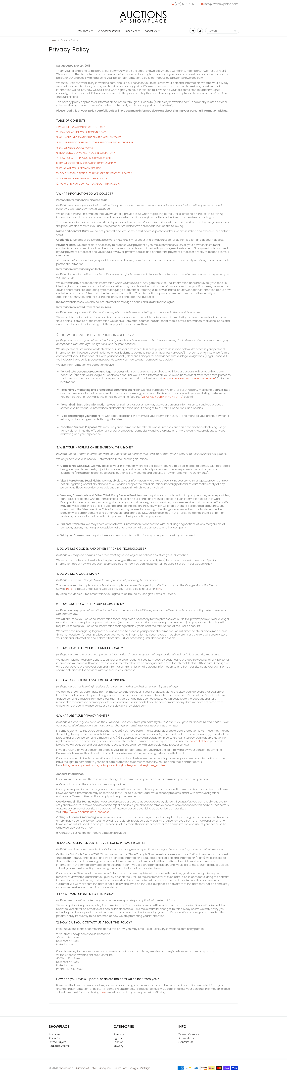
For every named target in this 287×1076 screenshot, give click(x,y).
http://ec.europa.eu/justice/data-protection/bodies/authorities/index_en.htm (114, 765)
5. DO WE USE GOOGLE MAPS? (74, 148)
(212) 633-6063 (185, 4)
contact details (199, 741)
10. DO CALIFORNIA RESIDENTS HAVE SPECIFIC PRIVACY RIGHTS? (94, 173)
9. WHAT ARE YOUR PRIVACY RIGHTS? (78, 168)
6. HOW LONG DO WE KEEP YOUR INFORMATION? (85, 153)
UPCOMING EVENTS (109, 30)
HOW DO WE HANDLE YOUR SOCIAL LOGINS (189, 378)
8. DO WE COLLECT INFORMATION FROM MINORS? (86, 163)
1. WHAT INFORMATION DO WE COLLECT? (80, 127)
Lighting (119, 1038)
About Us (54, 1038)
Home (52, 40)
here (69, 589)
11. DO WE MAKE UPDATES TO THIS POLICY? (81, 178)
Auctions (84, 30)
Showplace (66, 1068)
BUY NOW (131, 30)
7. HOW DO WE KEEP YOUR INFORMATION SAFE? (84, 158)
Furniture (119, 1034)
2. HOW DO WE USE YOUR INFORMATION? (81, 132)
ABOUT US (151, 30)
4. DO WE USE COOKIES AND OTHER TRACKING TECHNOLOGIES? (94, 142)
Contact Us (185, 1042)
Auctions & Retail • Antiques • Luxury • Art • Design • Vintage (112, 1068)
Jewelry (118, 1046)
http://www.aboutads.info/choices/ (85, 812)
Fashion (119, 1042)
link (159, 589)
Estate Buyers (57, 1042)
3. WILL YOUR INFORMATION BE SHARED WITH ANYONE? (88, 137)
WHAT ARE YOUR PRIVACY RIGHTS (162, 397)
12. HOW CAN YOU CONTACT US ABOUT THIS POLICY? (88, 184)
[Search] (235, 31)
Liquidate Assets (59, 1046)
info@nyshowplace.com (221, 4)
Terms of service (188, 1034)
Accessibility (186, 1038)
